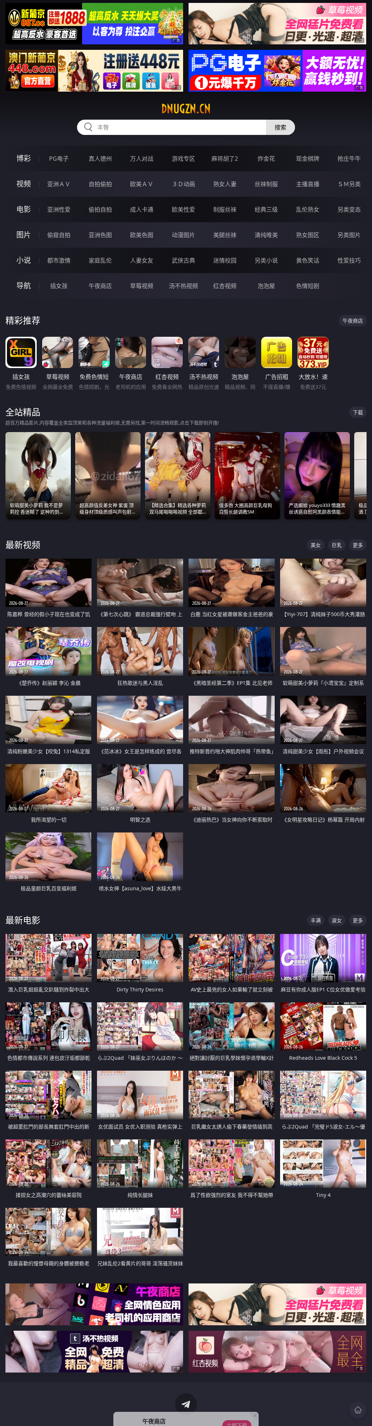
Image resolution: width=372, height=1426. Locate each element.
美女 (316, 545)
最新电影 (22, 920)
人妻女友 (141, 260)
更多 (358, 545)
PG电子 (59, 159)
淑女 (337, 920)
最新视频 (22, 545)
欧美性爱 (183, 209)
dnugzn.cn (186, 108)
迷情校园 (224, 260)
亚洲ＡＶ (58, 184)
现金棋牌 (307, 159)
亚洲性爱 (58, 209)
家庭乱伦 (100, 260)
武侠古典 (183, 260)
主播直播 (307, 184)
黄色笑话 (307, 260)
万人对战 (141, 159)
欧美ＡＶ (141, 184)
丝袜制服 (266, 184)
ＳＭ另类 (349, 184)
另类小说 (266, 260)
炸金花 (266, 159)
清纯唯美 (266, 235)
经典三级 (266, 209)
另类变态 (349, 209)
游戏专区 (183, 159)
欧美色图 (141, 235)
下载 (358, 412)
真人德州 (100, 159)
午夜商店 (100, 286)
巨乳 (337, 545)
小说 (23, 260)
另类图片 (349, 235)
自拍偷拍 (100, 184)
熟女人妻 (224, 184)
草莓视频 (141, 286)
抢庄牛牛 (349, 159)
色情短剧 (307, 286)
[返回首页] (358, 1410)
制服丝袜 (224, 209)
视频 (23, 184)
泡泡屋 (266, 286)
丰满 (316, 920)
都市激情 (58, 260)
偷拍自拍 (100, 209)
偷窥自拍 (58, 235)
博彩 (23, 158)
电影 (23, 209)
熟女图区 (307, 235)
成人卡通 (141, 209)
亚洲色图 (100, 235)
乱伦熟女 (307, 209)
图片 (23, 235)
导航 (23, 286)
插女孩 (59, 286)
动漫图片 (183, 235)
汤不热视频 (183, 286)
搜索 (280, 127)
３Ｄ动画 (183, 184)
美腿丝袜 (224, 235)
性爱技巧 (349, 260)
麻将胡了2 (224, 159)
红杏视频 (224, 286)
